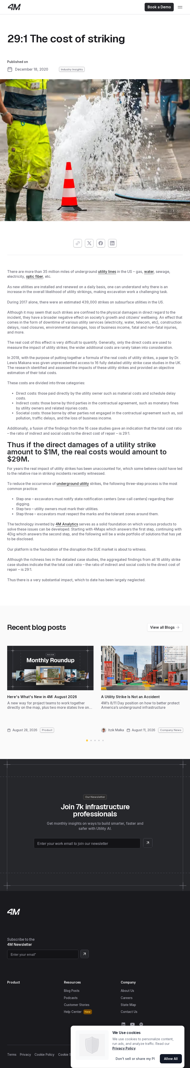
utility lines (107, 271)
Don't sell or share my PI (135, 1059)
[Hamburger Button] (180, 7)
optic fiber (34, 276)
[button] (87, 740)
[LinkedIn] (123, 1024)
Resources (72, 982)
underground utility (73, 483)
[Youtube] (132, 1024)
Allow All (171, 1059)
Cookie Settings (69, 1054)
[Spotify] (141, 1024)
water (149, 271)
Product (13, 982)
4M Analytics (67, 524)
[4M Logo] (14, 7)
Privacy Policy (124, 1048)
